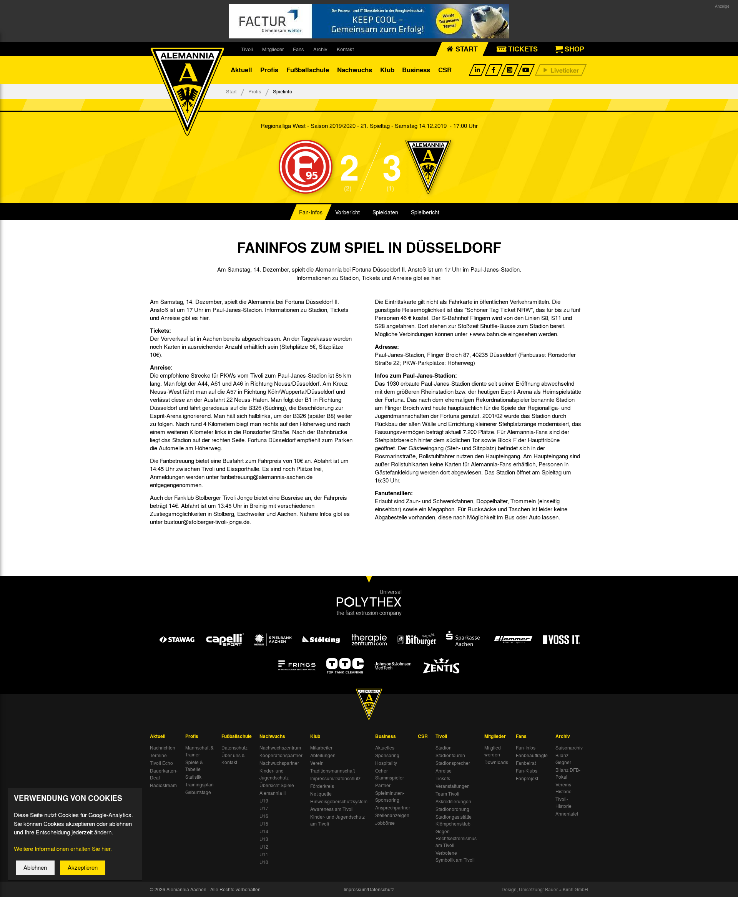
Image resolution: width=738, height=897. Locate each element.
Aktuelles (384, 747)
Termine (158, 755)
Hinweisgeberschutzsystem (338, 801)
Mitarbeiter (321, 747)
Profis (269, 70)
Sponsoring (387, 755)
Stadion (443, 747)
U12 (263, 846)
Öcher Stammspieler (389, 774)
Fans (298, 49)
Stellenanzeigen (392, 815)
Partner (383, 785)
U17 (263, 808)
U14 (263, 831)
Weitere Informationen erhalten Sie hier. (63, 848)
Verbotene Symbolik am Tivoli (455, 856)
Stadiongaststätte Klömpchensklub (453, 820)
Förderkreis (322, 786)
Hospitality (386, 762)
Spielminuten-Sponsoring (389, 796)
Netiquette (321, 793)
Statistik (193, 776)
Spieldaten (385, 212)
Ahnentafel (566, 813)
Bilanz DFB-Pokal (567, 773)
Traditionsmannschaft (332, 770)
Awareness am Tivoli (332, 809)
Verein (317, 762)
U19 (263, 800)
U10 (263, 862)
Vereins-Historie (564, 788)
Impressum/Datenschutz (335, 778)
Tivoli (247, 49)
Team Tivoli (447, 793)
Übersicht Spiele (276, 785)
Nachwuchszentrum (280, 747)
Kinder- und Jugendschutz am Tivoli (337, 820)
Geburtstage (198, 792)
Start (231, 91)
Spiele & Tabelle (194, 766)
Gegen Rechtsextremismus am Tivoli (456, 838)
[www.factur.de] (369, 21)
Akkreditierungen (453, 801)
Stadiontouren (450, 755)
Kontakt (345, 49)
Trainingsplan (199, 784)
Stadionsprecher (452, 762)
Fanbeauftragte (532, 755)
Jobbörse (385, 822)
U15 (263, 823)
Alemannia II (272, 792)
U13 (263, 839)
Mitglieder (273, 49)
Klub (387, 70)
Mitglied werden (492, 751)
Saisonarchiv (569, 747)
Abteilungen (323, 755)
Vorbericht (347, 212)
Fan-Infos (310, 212)
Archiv (320, 49)
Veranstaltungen (452, 786)
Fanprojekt (527, 778)
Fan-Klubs (526, 770)
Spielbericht (425, 212)
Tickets (442, 778)
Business (416, 70)
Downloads (496, 762)
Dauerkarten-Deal (164, 774)
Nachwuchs (354, 70)
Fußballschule (307, 70)
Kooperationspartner (281, 755)
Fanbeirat (526, 762)
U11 (263, 854)
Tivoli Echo (161, 762)
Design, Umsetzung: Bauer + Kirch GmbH (545, 889)
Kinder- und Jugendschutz (274, 774)
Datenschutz (234, 747)
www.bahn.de (490, 334)
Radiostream (163, 785)
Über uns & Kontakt (233, 759)
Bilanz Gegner (563, 759)
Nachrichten (162, 747)
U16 (263, 815)
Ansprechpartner (392, 807)
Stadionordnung (452, 809)
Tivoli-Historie (563, 802)
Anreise (443, 770)
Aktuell (241, 70)
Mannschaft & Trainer (199, 751)
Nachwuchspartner (279, 762)
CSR (445, 70)
